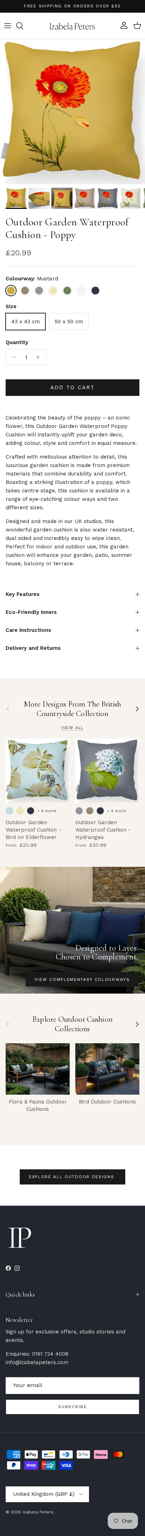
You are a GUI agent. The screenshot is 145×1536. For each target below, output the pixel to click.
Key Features (22, 594)
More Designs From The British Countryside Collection (72, 708)
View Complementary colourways (82, 979)
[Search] (23, 25)
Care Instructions (28, 630)
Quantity (17, 342)
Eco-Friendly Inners (31, 612)
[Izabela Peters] (72, 25)
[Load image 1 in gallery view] (72, 111)
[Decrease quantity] (12, 357)
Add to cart (72, 387)
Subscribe (72, 1406)
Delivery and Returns (33, 648)
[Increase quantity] (40, 357)
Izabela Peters (39, 1512)
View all (72, 728)
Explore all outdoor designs (72, 1176)
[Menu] (7, 25)
